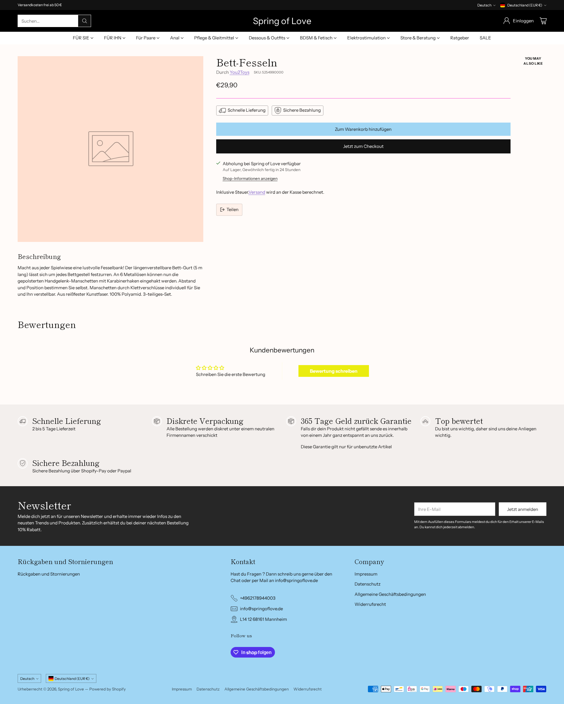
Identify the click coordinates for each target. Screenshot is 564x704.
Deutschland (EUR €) (524, 5)
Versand (257, 192)
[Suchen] (84, 21)
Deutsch (484, 5)
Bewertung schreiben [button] (333, 371)
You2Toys (239, 72)
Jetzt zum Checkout (363, 146)
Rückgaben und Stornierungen (49, 574)
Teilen (232, 209)
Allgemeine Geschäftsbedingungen (390, 594)
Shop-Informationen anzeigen (250, 178)
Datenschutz (367, 584)
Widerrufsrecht (370, 604)
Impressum (366, 574)
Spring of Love (71, 689)
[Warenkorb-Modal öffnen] (543, 20)
